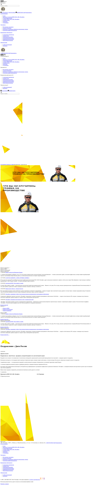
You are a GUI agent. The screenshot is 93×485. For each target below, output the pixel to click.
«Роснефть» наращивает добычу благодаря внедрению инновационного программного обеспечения (27, 294)
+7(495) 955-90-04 (11, 12)
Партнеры (5, 21)
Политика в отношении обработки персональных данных (15, 29)
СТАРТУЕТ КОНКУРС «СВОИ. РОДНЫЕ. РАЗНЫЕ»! (17, 277)
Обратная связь (4, 42)
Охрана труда (6, 35)
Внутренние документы (8, 27)
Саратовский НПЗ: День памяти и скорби (14, 283)
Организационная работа (8, 38)
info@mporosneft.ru (28, 12)
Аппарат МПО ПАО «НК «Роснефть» (11, 19)
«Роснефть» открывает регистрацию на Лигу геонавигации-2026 (19, 299)
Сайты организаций (7, 44)
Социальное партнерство (8, 34)
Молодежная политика (8, 40)
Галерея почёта (6, 20)
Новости (6, 164)
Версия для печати (6, 376)
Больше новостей (4, 305)
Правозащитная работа (8, 37)
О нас (4, 15)
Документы (3, 24)
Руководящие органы (7, 18)
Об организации (4, 13)
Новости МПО (11, 164)
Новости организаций (8, 309)
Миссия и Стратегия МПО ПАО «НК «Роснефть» (14, 17)
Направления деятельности (6, 32)
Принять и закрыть (5, 483)
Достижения (5, 22)
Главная (2, 164)
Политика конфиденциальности (10, 30)
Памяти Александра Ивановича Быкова (13, 272)
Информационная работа (8, 39)
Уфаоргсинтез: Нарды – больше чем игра (14, 288)
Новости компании (7, 310)
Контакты (5, 45)
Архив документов (7, 28)
